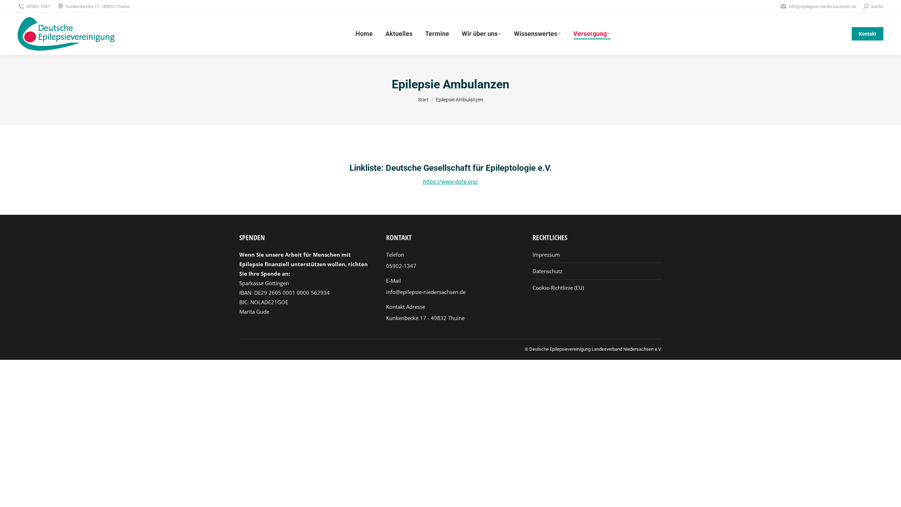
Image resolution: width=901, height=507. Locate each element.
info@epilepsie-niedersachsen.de (822, 6)
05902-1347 (38, 6)
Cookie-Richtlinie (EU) (558, 287)
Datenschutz (547, 271)
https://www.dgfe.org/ (450, 182)
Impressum (546, 254)
